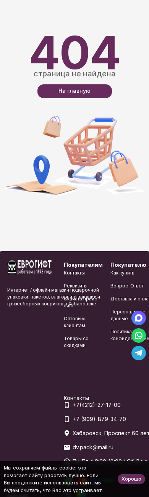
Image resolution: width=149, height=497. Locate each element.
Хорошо (131, 479)
